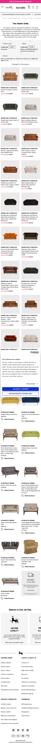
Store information (27, 666)
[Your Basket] (37, 8)
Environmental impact (28, 690)
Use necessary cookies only (20, 393)
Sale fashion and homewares (10, 690)
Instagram (18, 730)
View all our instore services (10, 723)
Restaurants (25, 712)
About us (24, 674)
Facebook (13, 730)
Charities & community (28, 682)
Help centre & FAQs (27, 670)
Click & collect (5, 670)
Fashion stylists (6, 712)
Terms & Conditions (14, 742)
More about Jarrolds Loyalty (14, 642)
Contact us (25, 663)
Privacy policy (5, 678)
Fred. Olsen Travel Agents (9, 719)
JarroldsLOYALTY (14, 629)
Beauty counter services (8, 708)
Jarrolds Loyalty (6, 704)
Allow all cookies (20, 389)
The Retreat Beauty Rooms (30, 708)
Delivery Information (26, 742)
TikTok (23, 730)
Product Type (7, 43)
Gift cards (4, 686)
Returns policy (5, 666)
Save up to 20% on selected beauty (20, 1)
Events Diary (25, 716)
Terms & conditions (7, 674)
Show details (30, 384)
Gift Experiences (26, 704)
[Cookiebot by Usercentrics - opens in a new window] (30, 352)
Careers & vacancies (27, 686)
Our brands (25, 678)
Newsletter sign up (27, 693)
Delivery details (6, 663)
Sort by (5, 56)
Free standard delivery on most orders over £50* (16, 14)
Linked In (28, 730)
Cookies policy (5, 682)
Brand (24, 43)
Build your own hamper (8, 716)
